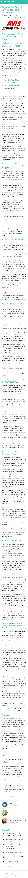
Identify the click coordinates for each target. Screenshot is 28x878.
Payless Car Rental (8, 2)
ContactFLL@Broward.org (13, 852)
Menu (26, 2)
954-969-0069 (13, 839)
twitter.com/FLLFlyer (12, 861)
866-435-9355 (10, 848)
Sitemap (8, 866)
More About (14, 796)
